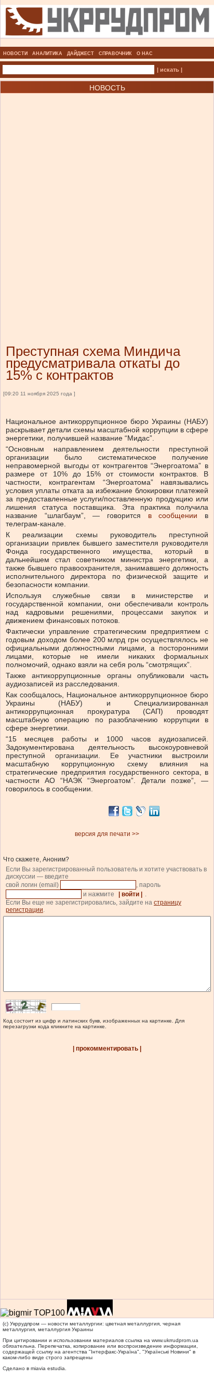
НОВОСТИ (15, 53)
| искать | (169, 70)
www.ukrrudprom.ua (175, 1340)
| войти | (130, 894)
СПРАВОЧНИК (115, 53)
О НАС (145, 53)
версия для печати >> (107, 834)
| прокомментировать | (107, 1048)
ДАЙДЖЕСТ (80, 53)
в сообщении (173, 515)
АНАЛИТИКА (47, 53)
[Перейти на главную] (107, 44)
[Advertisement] (107, 203)
